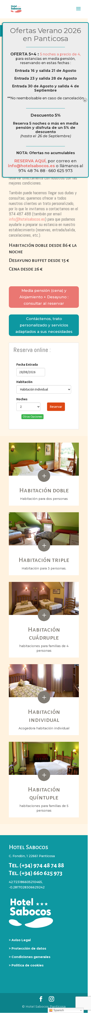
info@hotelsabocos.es (32, 165)
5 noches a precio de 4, (60, 54)
